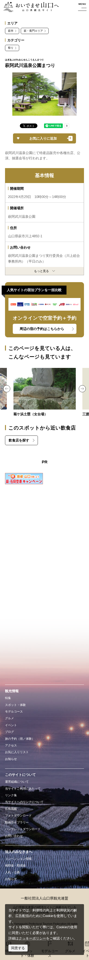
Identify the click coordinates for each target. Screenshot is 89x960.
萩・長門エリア (33, 30)
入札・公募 (12, 872)
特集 (8, 698)
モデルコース (14, 711)
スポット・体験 (15, 705)
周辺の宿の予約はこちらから (42, 329)
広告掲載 (11, 809)
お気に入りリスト (17, 752)
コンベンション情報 (18, 858)
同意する (18, 948)
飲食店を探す (19, 440)
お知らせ (11, 759)
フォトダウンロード (18, 815)
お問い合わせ (14, 836)
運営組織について (17, 781)
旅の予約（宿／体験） (20, 738)
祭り (10, 47)
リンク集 (11, 795)
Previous (6, 388)
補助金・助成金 (15, 865)
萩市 (10, 30)
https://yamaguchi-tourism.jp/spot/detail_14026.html (44, 392)
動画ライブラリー (17, 822)
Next (82, 388)
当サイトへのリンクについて (24, 802)
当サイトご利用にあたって (23, 788)
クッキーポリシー (32, 938)
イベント (11, 725)
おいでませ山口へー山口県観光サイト (30, 7)
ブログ (9, 732)
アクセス (11, 745)
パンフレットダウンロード (23, 829)
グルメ (9, 718)
